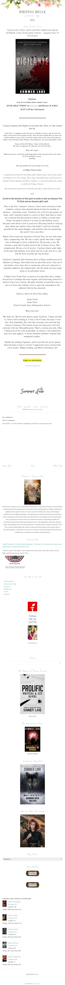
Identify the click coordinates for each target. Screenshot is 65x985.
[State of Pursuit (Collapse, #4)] (5, 931)
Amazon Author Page (10, 584)
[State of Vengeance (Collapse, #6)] (5, 959)
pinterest (44, 406)
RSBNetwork (8, 589)
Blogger (36, 974)
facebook (27, 406)
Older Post (58, 465)
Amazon (34, 105)
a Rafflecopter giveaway (32, 366)
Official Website (9, 581)
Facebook (7, 594)
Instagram (7, 586)
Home (32, 465)
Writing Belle (32, 11)
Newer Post (7, 465)
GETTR (6, 591)
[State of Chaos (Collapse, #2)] (5, 917)
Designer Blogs (36, 983)
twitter (35, 406)
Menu (32, 20)
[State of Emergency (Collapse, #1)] (5, 904)
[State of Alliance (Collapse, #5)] (5, 945)
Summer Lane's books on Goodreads (17, 899)
